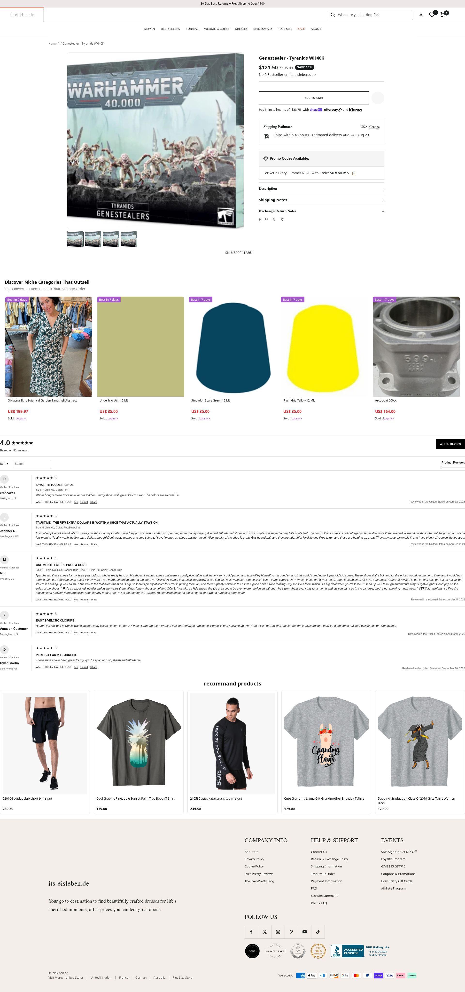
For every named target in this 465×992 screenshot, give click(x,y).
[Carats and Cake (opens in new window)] (275, 951)
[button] (378, 98)
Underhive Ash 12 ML (114, 400)
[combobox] (374, 15)
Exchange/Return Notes (277, 211)
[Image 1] (75, 239)
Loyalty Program (393, 859)
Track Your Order (323, 874)
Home (52, 43)
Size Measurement (324, 895)
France (123, 978)
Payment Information (326, 881)
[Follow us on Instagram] (278, 931)
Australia (160, 978)
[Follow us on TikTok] (318, 931)
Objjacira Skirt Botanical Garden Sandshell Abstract (42, 400)
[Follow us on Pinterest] (291, 931)
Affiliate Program (393, 888)
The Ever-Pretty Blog (259, 881)
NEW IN (149, 28)
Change (374, 126)
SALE (301, 28)
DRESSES (241, 28)
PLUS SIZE (285, 28)
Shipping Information (326, 866)
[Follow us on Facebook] (251, 931)
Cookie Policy (254, 866)
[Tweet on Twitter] (274, 219)
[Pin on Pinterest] (266, 219)
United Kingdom (101, 978)
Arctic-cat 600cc (386, 400)
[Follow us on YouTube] (304, 931)
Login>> (21, 418)
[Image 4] (129, 239)
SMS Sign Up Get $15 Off (399, 852)
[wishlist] (432, 15)
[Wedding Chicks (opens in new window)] (252, 951)
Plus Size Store (183, 978)
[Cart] (443, 14)
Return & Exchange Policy (329, 859)
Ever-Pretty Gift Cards (396, 881)
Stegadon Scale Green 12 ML (210, 400)
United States (74, 978)
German (141, 978)
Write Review (450, 443)
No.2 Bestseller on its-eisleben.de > (287, 74)
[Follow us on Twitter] (264, 931)
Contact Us (319, 852)
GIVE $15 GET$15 (393, 866)
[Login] (421, 15)
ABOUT (316, 28)
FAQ (314, 888)
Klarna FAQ (319, 903)
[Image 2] (93, 239)
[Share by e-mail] (282, 219)
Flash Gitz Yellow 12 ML (299, 400)
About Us (251, 852)
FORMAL (192, 28)
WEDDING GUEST (216, 28)
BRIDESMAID (262, 28)
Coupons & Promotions (398, 874)
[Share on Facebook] (260, 219)
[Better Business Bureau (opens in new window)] (361, 951)
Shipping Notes (273, 199)
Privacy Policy (254, 859)
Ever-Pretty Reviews (259, 874)
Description (268, 188)
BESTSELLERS (170, 28)
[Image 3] (111, 239)
